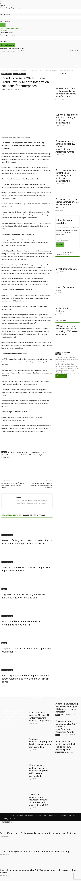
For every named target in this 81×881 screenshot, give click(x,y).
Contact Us (71, 815)
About (13, 815)
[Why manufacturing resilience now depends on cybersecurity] (27, 636)
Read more (60, 376)
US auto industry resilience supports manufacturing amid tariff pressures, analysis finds (38, 770)
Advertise (20, 815)
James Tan (16, 455)
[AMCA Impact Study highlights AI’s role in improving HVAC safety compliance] (67, 342)
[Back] (0, 3)
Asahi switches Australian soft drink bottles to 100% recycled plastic (65, 745)
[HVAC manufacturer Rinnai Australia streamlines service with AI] (27, 609)
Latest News (61, 74)
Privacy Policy (62, 815)
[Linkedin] (73, 51)
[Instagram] (70, 51)
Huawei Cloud (6, 455)
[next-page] (3, 686)
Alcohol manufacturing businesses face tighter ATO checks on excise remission (66, 708)
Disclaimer (3, 30)
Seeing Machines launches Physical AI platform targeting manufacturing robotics (39, 716)
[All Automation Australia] (67, 302)
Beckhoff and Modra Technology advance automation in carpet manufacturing (65, 92)
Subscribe (59, 245)
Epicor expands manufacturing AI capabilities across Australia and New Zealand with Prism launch (25, 678)
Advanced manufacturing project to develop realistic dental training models (40, 743)
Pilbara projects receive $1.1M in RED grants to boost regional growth (12, 485)
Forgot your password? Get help (11, 28)
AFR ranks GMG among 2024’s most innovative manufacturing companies (42, 485)
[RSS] (75, 51)
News (24, 73)
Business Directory (64, 254)
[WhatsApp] (41, 94)
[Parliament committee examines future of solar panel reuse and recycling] (67, 193)
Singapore (5, 457)
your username (5, 14)
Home (3, 71)
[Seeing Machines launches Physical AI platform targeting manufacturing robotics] (40, 706)
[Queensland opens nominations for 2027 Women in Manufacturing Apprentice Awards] (67, 135)
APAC (12, 452)
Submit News (29, 815)
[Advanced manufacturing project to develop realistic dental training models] (40, 732)
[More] (46, 94)
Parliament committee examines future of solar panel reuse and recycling (67, 203)
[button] (77, 66)
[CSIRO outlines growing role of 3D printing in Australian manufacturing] (67, 108)
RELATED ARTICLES (11, 515)
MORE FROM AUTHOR (34, 515)
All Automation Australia (62, 309)
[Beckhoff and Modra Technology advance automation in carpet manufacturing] (67, 82)
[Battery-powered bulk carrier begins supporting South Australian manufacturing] (67, 164)
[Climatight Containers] (67, 262)
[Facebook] (67, 51)
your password (5, 21)
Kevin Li (23, 455)
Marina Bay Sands (39, 455)
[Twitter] (78, 51)
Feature (4, 589)
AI (8, 452)
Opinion (4, 643)
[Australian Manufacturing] (12, 58)
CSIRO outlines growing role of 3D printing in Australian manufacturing (34, 851)
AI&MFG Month (17, 73)
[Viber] (36, 94)
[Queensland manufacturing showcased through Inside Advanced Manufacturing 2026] (40, 788)
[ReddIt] (31, 94)
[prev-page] (2, 686)
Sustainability (59, 752)
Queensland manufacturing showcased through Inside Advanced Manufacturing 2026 (38, 799)
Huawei (44, 452)
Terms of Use (52, 815)
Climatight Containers (66, 269)
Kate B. (5, 89)
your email (3, 41)
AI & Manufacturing (12, 71)
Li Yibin (30, 455)
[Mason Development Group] (67, 281)
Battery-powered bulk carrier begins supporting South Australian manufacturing (65, 175)
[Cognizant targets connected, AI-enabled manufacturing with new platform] (27, 582)
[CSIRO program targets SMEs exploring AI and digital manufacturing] (27, 555)
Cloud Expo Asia (35, 452)
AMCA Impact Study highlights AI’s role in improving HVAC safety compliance (66, 330)
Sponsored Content (62, 352)
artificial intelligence (22, 452)
